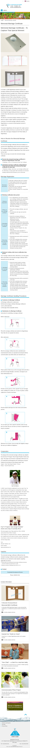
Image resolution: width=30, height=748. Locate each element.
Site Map (3, 724)
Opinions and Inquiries (6, 722)
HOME (2, 20)
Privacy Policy (4, 726)
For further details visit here (9, 612)
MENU (5, 10)
